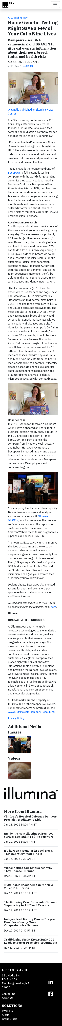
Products (7, 1011)
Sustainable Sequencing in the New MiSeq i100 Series (28, 886)
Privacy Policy (16, 718)
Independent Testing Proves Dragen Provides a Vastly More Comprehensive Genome (29, 922)
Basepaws (14, 172)
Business (28, 65)
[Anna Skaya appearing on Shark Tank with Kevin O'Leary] (19, 744)
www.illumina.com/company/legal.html (31, 711)
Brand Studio (9, 1018)
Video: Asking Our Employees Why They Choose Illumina (28, 869)
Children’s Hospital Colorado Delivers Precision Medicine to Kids (30, 818)
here (53, 606)
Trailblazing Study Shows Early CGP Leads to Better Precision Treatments (30, 941)
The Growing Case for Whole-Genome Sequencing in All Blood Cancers (30, 903)
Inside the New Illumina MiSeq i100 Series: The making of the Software (29, 835)
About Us (7, 997)
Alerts (5, 1014)
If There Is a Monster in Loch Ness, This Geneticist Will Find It (28, 852)
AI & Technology (18, 17)
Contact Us (8, 993)
